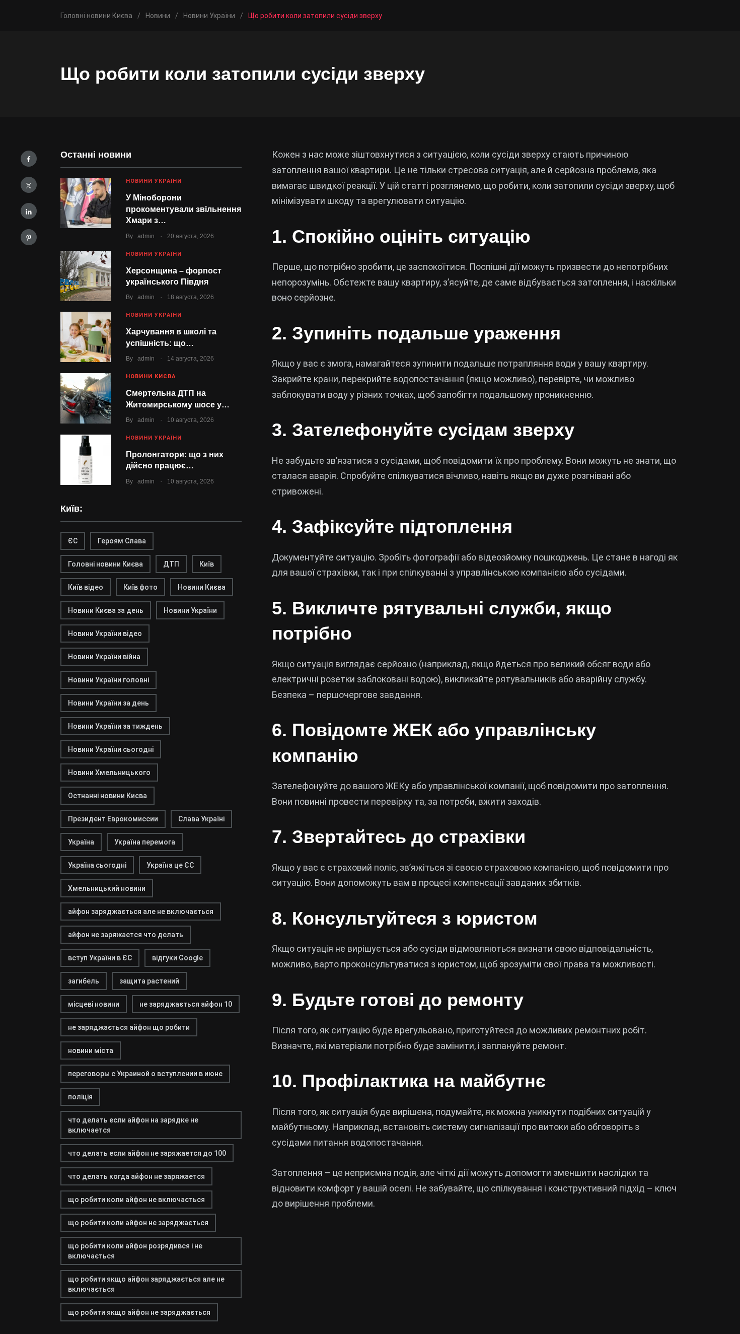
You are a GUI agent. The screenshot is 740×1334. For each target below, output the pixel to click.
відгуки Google (177, 958)
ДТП (171, 564)
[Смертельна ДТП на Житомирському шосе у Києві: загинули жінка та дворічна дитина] (85, 398)
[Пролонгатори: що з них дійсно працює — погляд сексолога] (85, 460)
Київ (206, 564)
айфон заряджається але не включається (140, 911)
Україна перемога (144, 842)
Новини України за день (108, 703)
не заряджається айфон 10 (185, 1004)
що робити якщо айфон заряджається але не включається (146, 1284)
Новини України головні (108, 680)
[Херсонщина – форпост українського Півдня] (85, 276)
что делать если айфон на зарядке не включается (133, 1125)
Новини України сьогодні (111, 749)
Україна (81, 842)
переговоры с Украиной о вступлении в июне (145, 1074)
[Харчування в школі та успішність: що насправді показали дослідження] (85, 337)
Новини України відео (105, 633)
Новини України (154, 181)
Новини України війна (104, 657)
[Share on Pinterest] (29, 237)
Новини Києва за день (105, 610)
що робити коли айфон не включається (136, 1200)
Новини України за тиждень (115, 726)
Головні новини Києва (105, 564)
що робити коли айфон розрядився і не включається (135, 1251)
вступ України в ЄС (100, 958)
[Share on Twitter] (29, 185)
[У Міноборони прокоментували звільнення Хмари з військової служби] (85, 203)
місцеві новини (93, 1004)
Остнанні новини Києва (107, 796)
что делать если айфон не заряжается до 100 (147, 1153)
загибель (83, 981)
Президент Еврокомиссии (113, 819)
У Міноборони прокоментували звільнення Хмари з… (183, 209)
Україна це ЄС (170, 865)
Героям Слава (122, 541)
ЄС (73, 541)
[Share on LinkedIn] (29, 211)
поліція (80, 1097)
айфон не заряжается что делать (125, 935)
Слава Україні (201, 819)
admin (146, 236)
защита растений (149, 981)
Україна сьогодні (97, 865)
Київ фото (140, 587)
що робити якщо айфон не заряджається (139, 1312)
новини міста (90, 1050)
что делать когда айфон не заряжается (136, 1176)
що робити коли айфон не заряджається (138, 1223)
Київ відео (85, 587)
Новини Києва (151, 376)
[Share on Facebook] (29, 159)
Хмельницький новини (106, 888)
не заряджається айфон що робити (129, 1027)
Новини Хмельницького (109, 772)
